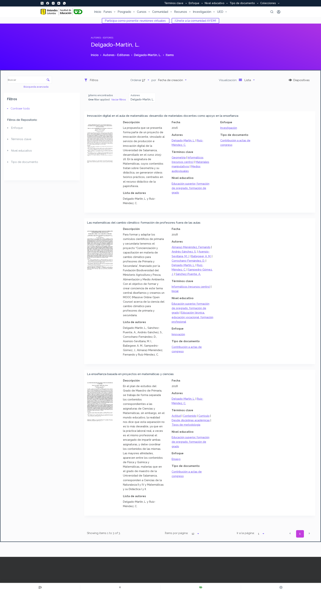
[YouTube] (58, 3)
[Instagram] (53, 3)
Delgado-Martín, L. (183, 140)
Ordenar (135, 80)
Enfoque (194, 3)
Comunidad (160, 12)
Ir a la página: (245, 533)
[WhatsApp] (64, 3)
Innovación (178, 334)
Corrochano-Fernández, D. (188, 260)
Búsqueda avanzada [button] (36, 86)
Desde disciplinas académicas (191, 420)
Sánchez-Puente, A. (188, 274)
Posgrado (124, 12)
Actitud (176, 415)
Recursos (180, 12)
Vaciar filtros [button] (118, 99)
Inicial (175, 291)
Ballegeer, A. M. (201, 256)
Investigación (202, 12)
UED (220, 12)
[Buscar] (271, 11)
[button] (290, 533)
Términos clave (173, 3)
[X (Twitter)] (42, 3)
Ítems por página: (176, 533)
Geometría (179, 157)
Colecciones (268, 3)
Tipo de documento (242, 3)
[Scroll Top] (281, 587)
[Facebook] (47, 3)
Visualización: (228, 80)
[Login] (278, 12)
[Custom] (40, 587)
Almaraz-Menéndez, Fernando (191, 247)
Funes (107, 12)
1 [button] (300, 533)
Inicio (97, 12)
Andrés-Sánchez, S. (184, 251)
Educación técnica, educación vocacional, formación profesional (192, 317)
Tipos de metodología (186, 424)
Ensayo (176, 459)
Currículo (204, 415)
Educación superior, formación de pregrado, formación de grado (190, 188)
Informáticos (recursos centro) (191, 286)
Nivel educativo (214, 3)
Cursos (141, 12)
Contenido (189, 415)
